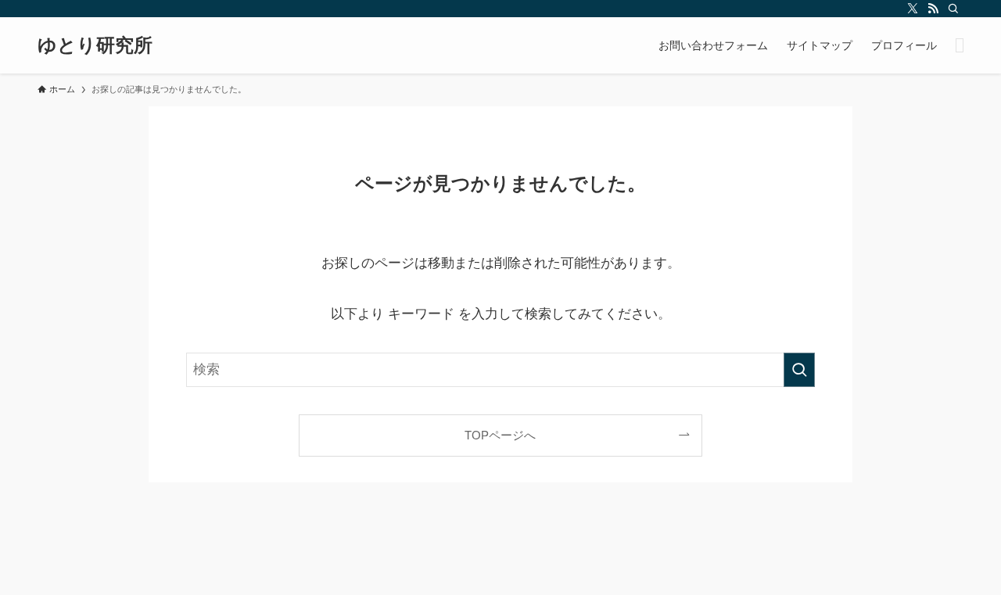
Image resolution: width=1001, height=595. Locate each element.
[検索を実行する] (799, 370)
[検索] (953, 8)
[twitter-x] (912, 8)
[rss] (933, 8)
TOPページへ (500, 435)
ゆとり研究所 (95, 45)
